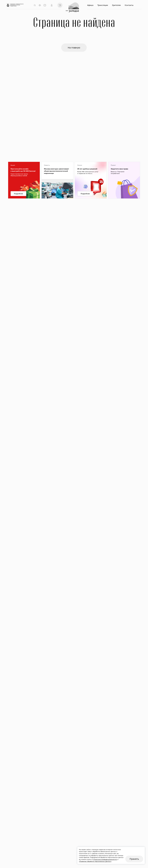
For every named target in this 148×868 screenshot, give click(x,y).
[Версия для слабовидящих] (39, 5)
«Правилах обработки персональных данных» (95, 861)
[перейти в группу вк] (74, 127)
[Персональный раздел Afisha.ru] (51, 5)
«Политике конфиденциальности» (105, 859)
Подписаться (18, 151)
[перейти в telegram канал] (74, 143)
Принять (134, 859)
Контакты (129, 5)
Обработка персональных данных (99, 212)
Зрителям (116, 5)
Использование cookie (134, 209)
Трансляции (102, 5)
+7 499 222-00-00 (134, 154)
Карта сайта (130, 212)
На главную (74, 47)
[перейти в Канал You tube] (74, 159)
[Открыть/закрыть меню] (60, 5)
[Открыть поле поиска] (34, 5)
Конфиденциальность (94, 209)
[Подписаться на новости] (44, 5)
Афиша (90, 5)
